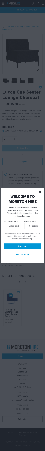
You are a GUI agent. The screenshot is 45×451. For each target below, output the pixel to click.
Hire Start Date (11, 221)
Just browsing (22, 254)
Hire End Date (30, 221)
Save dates (22, 246)
